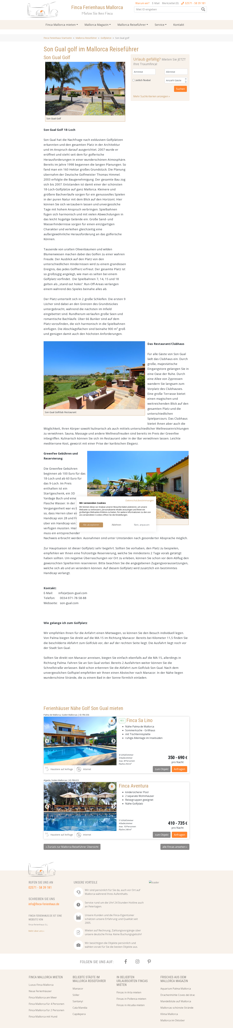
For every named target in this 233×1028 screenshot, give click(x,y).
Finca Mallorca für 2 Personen (46, 1010)
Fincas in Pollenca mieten (131, 999)
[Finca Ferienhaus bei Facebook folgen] (126, 962)
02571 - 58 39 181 (195, 3)
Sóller (76, 995)
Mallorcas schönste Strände (176, 1007)
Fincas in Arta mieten (128, 992)
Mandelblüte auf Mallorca (175, 1001)
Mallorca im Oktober (172, 1020)
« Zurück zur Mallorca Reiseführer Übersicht (72, 847)
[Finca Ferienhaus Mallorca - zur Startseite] (43, 10)
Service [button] (159, 25)
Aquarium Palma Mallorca (175, 988)
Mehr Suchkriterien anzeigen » (151, 96)
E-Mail (155, 3)
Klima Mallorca (169, 1014)
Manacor (78, 988)
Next (113, 741)
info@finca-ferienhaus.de (44, 904)
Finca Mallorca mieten (46, 977)
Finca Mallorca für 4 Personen (46, 1004)
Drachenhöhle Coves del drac (177, 995)
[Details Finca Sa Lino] (80, 741)
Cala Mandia (80, 1007)
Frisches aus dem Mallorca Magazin (174, 979)
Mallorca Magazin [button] (96, 25)
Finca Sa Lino (139, 720)
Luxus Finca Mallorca (41, 985)
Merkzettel (170, 3)
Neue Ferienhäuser (40, 991)
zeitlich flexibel (143, 80)
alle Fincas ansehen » (174, 847)
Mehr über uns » (36, 930)
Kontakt (178, 25)
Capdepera (79, 1014)
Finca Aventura (133, 786)
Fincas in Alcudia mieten (130, 1005)
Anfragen (179, 769)
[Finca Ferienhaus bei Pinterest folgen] (149, 962)
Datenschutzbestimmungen (139, 500)
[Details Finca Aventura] (80, 806)
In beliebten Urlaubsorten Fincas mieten (132, 981)
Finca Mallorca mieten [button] (60, 25)
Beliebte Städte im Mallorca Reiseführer (89, 979)
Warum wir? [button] (142, 3)
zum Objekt (161, 769)
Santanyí (78, 1001)
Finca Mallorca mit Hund (43, 1016)
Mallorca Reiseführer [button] (131, 25)
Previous (47, 741)
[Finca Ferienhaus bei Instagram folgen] (137, 962)
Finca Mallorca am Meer (43, 997)
